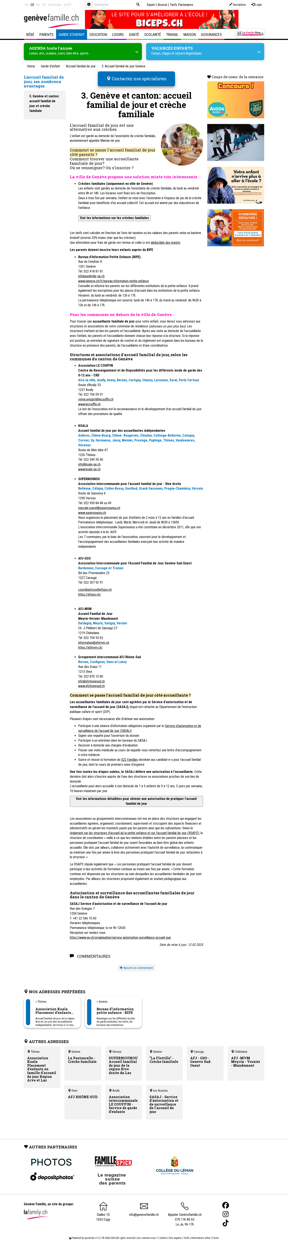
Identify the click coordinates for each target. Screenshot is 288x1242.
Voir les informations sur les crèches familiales (114, 218)
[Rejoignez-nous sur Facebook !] (225, 1205)
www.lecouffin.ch (89, 404)
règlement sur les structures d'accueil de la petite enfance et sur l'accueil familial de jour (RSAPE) (134, 833)
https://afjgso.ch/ (89, 594)
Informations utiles (200, 1238)
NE (38, 5)
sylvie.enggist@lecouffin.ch (95, 399)
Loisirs (118, 34)
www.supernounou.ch (92, 513)
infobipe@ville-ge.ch (91, 276)
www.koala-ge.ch (89, 469)
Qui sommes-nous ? (147, 1238)
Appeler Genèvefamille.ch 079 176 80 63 (185, 1217)
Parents (46, 34)
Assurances (211, 34)
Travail (172, 34)
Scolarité (152, 34)
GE (32, 5)
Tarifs (186, 1238)
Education (98, 34)
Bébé (30, 34)
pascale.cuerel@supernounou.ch (99, 508)
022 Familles (129, 760)
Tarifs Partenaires (181, 5)
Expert (151, 5)
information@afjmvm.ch (93, 643)
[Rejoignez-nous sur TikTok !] (226, 1223)
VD (26, 5)
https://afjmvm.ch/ (90, 648)
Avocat (162, 5)
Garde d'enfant (72, 34)
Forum (215, 1238)
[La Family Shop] (250, 33)
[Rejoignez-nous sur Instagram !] (226, 1214)
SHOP (67, 5)
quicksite (89, 1238)
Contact (163, 1238)
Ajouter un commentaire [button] (138, 968)
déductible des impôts (165, 243)
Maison (189, 34)
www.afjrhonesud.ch (91, 686)
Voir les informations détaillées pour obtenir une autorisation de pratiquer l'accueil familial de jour (136, 801)
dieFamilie (54, 5)
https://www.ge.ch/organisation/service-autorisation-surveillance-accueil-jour (120, 938)
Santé (134, 34)
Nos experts (175, 1238)
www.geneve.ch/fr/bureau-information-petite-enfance (113, 281)
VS (44, 5)
